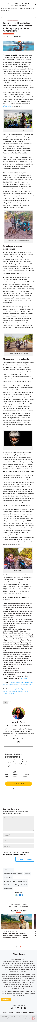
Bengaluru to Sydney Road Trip (13, 873)
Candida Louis (8, 877)
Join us (4, 1012)
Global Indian (8, 885)
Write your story (19, 783)
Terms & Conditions (21, 1012)
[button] (20, 947)
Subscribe (31, 1012)
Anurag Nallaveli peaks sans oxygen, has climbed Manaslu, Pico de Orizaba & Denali (16, 691)
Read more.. (6, 999)
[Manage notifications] (33, 1018)
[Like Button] (5, 702)
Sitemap (11, 1012)
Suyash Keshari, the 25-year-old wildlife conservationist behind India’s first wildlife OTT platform (15, 935)
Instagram (23, 678)
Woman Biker (8, 888)
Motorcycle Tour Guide (20, 885)
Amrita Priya (18, 722)
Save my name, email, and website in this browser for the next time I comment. (16, 854)
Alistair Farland (8, 870)
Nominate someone (19, 789)
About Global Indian (18, 959)
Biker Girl (27, 873)
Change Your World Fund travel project (15, 881)
